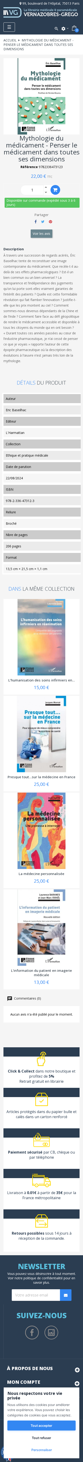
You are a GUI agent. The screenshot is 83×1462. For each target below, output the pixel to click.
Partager (36, 221)
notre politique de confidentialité (39, 1278)
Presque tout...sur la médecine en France (41, 777)
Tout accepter (41, 1425)
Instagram (51, 1333)
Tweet (42, 221)
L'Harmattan (15, 432)
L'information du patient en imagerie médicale (41, 972)
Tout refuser (41, 1438)
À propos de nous (30, 1368)
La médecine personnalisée (41, 873)
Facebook (32, 1333)
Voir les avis (41, 233)
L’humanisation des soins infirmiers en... (41, 680)
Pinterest (50, 221)
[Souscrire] (65, 1295)
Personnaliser (41, 1450)
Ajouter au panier (55, 190)
